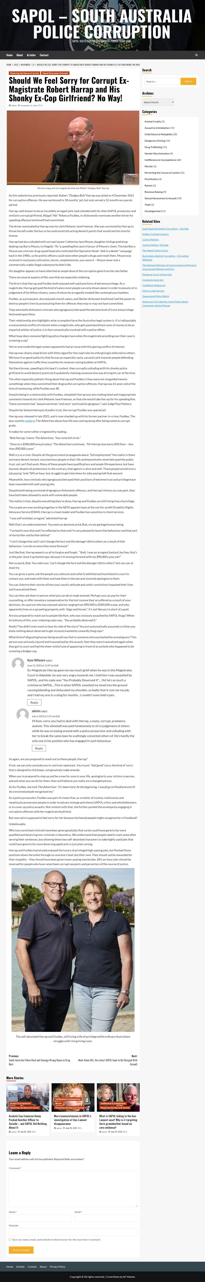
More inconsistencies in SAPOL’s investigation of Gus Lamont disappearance (72, 1120)
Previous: (39, 1060)
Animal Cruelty (153, 121)
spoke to (30, 420)
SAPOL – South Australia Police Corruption (102, 23)
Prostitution (151, 179)
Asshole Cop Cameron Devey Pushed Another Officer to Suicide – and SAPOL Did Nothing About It (28, 1121)
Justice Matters (150, 239)
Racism (148, 185)
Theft (148, 204)
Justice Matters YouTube (155, 245)
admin (14, 105)
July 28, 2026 (25, 1131)
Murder (58, 1103)
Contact (44, 55)
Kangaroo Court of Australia (157, 274)
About (19, 55)
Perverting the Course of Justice (24, 73)
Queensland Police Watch (155, 296)
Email (78, 1211)
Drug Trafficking (153, 147)
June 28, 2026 (71, 1128)
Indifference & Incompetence (67, 1099)
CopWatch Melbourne (153, 285)
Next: (107, 1060)
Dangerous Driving (155, 140)
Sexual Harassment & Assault (55, 73)
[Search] (197, 55)
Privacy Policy (57, 1266)
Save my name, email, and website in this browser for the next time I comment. (56, 1239)
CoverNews (112, 1276)
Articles (31, 55)
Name (13, 1211)
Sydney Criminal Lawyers (155, 234)
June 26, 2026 (116, 1131)
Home (9, 55)
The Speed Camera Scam (155, 250)
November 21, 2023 (29, 105)
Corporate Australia (152, 279)
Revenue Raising (154, 191)
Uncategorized (153, 211)
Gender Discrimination (157, 153)
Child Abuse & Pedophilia (158, 134)
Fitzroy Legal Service (153, 290)
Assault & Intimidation (20, 1103)
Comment (15, 1167)
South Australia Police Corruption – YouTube (165, 228)
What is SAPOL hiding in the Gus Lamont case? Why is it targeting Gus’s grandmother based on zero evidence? (118, 1121)
